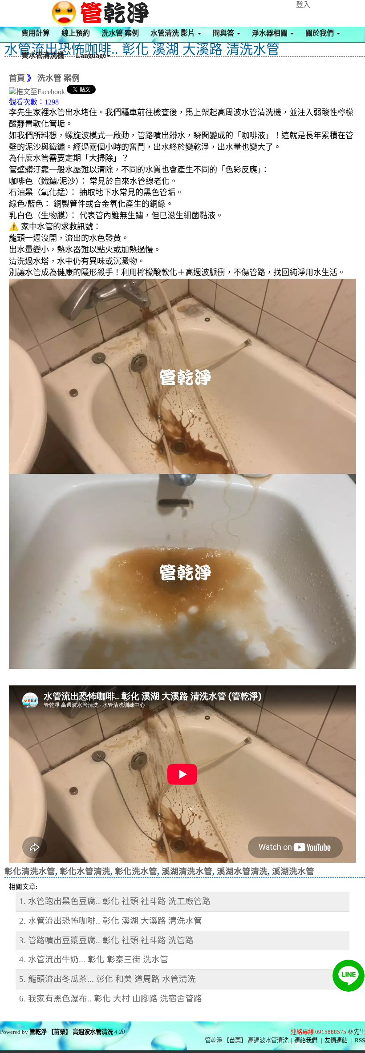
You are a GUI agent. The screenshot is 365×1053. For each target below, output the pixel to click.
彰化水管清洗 (85, 871)
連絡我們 (305, 1040)
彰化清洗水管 (29, 871)
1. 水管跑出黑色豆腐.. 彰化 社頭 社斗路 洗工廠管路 (115, 901)
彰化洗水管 (136, 871)
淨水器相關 (270, 33)
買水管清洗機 (42, 55)
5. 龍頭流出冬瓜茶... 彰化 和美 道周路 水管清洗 (107, 979)
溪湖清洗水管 (187, 871)
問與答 (224, 33)
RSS (360, 1040)
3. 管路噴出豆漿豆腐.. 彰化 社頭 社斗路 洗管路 (106, 940)
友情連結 (336, 1040)
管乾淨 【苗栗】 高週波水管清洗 (71, 1032)
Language (91, 55)
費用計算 (35, 33)
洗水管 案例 (120, 33)
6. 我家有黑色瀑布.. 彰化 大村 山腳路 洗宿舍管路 (110, 998)
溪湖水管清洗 (242, 871)
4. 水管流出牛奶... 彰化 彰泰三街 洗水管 (93, 959)
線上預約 (75, 33)
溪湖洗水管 (293, 871)
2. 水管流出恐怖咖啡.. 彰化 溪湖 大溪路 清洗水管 (110, 920)
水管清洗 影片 (173, 33)
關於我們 (320, 33)
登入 (303, 4)
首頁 (17, 78)
